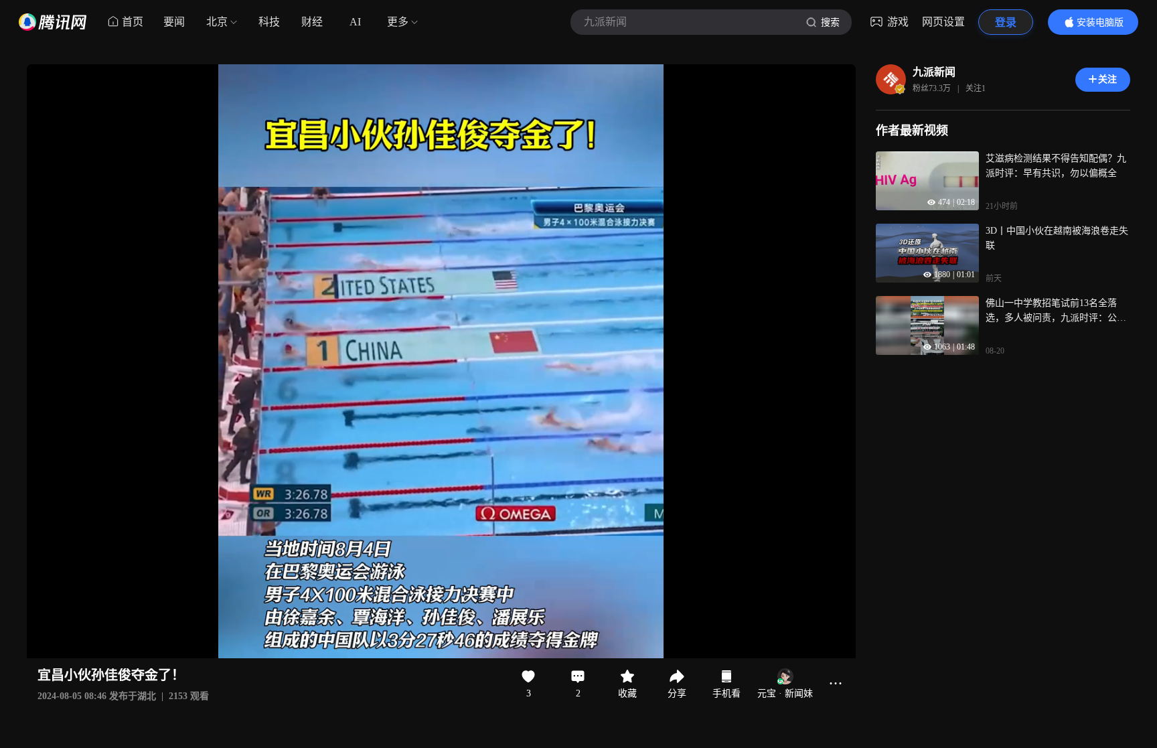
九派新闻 (934, 72)
